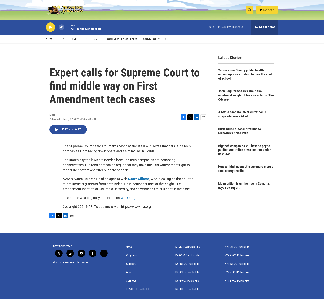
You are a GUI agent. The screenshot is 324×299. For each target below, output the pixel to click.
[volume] (61, 27)
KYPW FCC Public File (237, 263)
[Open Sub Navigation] (56, 38)
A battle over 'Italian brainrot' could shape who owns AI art (242, 114)
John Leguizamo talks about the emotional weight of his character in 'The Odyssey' (246, 95)
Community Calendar (123, 38)
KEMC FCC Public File (138, 289)
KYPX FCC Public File (237, 272)
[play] (50, 27)
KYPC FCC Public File (187, 272)
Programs (70, 38)
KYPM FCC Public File (237, 247)
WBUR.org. (128, 198)
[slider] (67, 27)
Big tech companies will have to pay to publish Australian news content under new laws (244, 150)
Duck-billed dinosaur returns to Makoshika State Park (239, 131)
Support (92, 38)
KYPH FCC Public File (187, 289)
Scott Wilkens (138, 179)
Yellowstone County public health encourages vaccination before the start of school (245, 74)
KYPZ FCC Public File (237, 280)
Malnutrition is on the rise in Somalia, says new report (244, 186)
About (129, 272)
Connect (150, 38)
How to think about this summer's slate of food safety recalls (246, 169)
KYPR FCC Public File (237, 255)
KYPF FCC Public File (187, 280)
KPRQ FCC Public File (187, 255)
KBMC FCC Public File (187, 247)
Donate (268, 10)
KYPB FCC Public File (187, 263)
